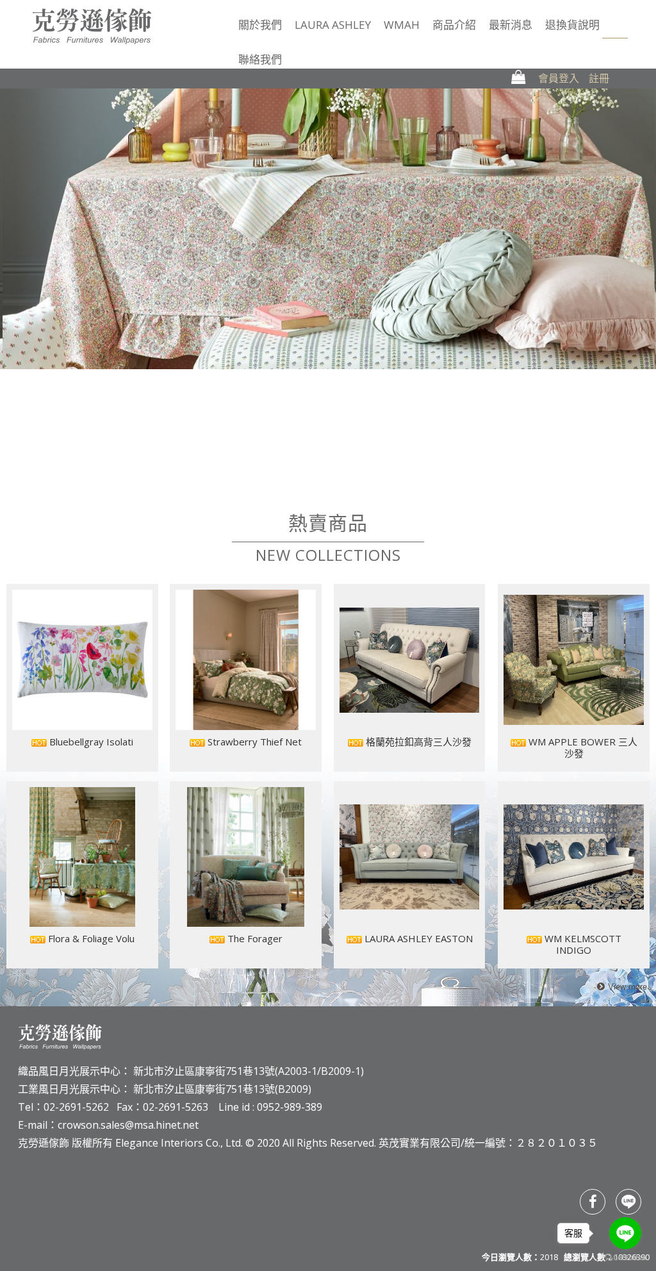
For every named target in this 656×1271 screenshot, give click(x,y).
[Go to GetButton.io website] (625, 1258)
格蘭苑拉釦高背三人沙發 (417, 741)
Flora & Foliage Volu (90, 938)
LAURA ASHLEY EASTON (417, 938)
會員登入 (558, 78)
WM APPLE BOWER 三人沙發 (581, 747)
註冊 (599, 78)
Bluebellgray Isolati (90, 741)
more (620, 987)
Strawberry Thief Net (253, 741)
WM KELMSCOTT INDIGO (581, 944)
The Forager (254, 938)
